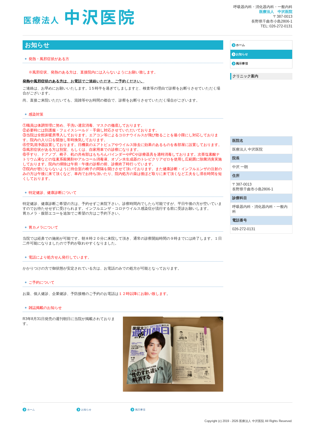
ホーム (240, 45)
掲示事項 (242, 63)
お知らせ (242, 54)
